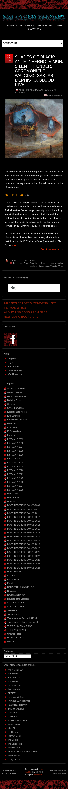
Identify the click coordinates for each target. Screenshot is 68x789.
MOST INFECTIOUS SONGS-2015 (23, 529)
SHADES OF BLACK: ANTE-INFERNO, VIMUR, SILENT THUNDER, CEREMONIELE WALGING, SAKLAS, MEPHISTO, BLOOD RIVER (39, 71)
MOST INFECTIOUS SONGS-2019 (23, 544)
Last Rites (12, 716)
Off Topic (11, 575)
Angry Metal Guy (15, 670)
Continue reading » (51, 249)
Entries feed (13, 366)
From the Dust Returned (19, 701)
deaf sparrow (14, 689)
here (14, 245)
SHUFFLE (12, 610)
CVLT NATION (14, 685)
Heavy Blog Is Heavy (17, 705)
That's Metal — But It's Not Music (22, 618)
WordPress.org (15, 374)
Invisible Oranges (16, 709)
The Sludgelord (15, 744)
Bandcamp (13, 674)
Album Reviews (25, 90)
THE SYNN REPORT (17, 630)
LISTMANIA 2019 (15, 466)
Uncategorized (14, 634)
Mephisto (33, 266)
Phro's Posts (13, 579)
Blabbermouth (14, 677)
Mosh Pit (11, 501)
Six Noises (13, 732)
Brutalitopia (13, 681)
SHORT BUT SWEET (17, 607)
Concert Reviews (15, 408)
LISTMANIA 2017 (15, 458)
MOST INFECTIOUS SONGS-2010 (23, 509)
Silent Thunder (51, 266)
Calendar (11, 404)
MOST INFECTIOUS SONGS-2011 (23, 513)
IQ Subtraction (14, 431)
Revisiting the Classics (18, 599)
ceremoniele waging (54, 263)
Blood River (40, 263)
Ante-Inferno (29, 263)
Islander (21, 260)
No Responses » (54, 95)
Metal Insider (14, 724)
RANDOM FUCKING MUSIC (20, 587)
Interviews (12, 427)
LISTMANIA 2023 (15, 482)
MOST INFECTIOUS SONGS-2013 (23, 521)
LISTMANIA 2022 (15, 478)
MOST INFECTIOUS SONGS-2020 (23, 548)
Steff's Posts (13, 614)
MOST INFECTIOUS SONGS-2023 (23, 560)
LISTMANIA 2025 (15, 490)
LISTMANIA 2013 (15, 443)
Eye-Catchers (13, 416)
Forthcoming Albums (17, 420)
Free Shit (11, 423)
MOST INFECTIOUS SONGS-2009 (23, 505)
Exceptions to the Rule (18, 412)
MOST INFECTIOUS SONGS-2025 (23, 568)
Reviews (11, 591)
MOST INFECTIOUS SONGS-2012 (23, 517)
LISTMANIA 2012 (15, 439)
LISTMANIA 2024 (15, 486)
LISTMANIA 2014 (15, 447)
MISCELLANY (14, 497)
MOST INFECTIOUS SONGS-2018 (23, 540)
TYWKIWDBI (14, 755)
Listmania (12, 435)
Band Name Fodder (16, 396)
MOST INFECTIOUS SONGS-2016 (23, 532)
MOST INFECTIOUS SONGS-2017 (23, 536)
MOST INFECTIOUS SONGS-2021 (23, 552)
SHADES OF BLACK (42, 90)
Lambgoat (12, 712)
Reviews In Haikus (16, 595)
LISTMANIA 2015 (15, 451)
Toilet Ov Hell (14, 748)
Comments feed (15, 370)
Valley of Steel (14, 759)
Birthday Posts (14, 400)
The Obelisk (13, 740)
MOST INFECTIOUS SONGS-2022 (23, 556)
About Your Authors (16, 388)
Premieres (12, 583)
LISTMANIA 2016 (15, 455)
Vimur (60, 266)
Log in (11, 362)
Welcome (11, 641)
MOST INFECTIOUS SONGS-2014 (23, 525)
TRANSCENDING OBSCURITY (22, 751)
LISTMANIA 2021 (15, 474)
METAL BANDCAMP (17, 720)
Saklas (41, 266)
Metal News (12, 494)
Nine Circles (13, 728)
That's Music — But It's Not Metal (22, 622)
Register (12, 358)
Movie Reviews (14, 571)
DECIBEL (12, 693)
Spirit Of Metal (14, 736)
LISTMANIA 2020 (15, 470)
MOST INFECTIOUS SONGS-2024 (23, 564)
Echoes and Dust (16, 697)
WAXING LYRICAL (16, 638)
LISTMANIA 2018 (15, 462)
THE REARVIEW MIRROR (19, 626)
